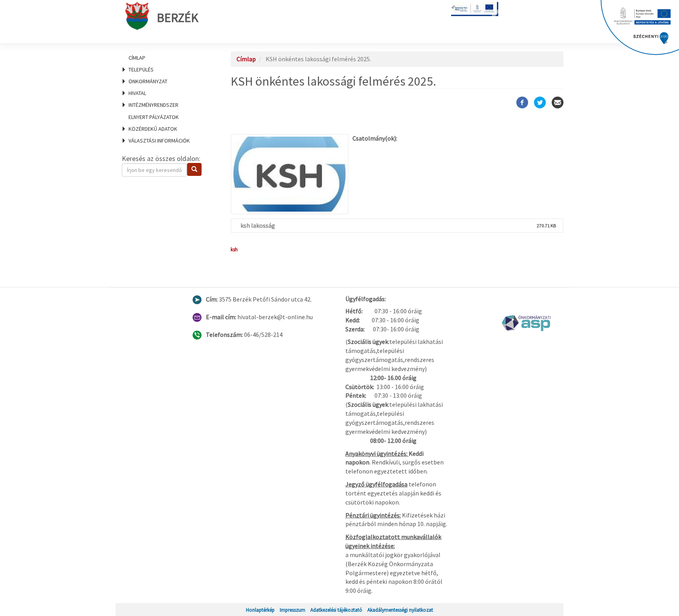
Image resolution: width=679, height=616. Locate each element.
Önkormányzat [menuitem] (147, 81)
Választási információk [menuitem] (159, 140)
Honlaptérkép (260, 610)
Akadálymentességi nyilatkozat (400, 610)
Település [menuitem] (141, 69)
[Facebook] (522, 102)
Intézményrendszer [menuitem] (153, 104)
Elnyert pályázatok (153, 117)
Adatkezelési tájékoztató (336, 610)
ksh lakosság (257, 225)
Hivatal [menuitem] (137, 93)
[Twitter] (540, 102)
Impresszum (292, 610)
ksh (234, 249)
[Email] (557, 102)
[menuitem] (167, 58)
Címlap (136, 57)
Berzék (177, 18)
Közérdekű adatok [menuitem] (152, 128)
